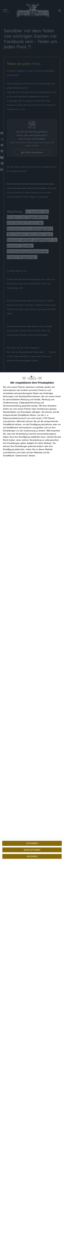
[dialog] (32, 806)
